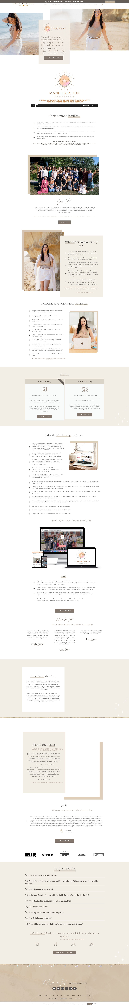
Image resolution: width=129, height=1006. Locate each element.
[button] (127, 1)
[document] (64, 503)
